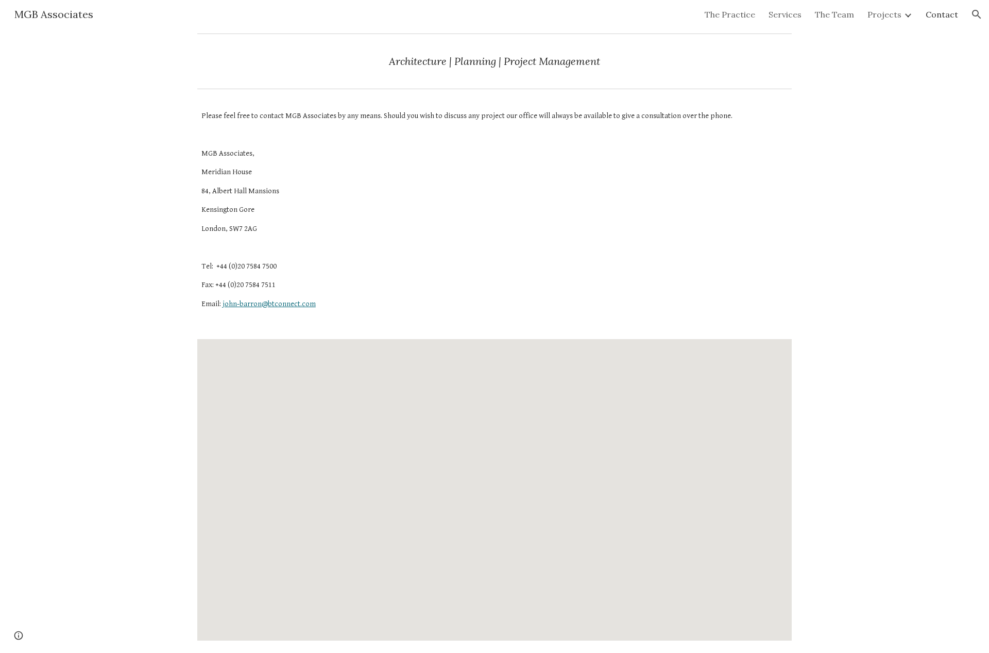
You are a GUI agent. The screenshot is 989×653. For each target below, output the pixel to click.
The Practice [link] (730, 14)
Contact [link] (942, 14)
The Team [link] (834, 14)
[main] (494, 61)
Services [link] (785, 14)
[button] (976, 14)
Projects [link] (884, 14)
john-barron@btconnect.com (269, 303)
